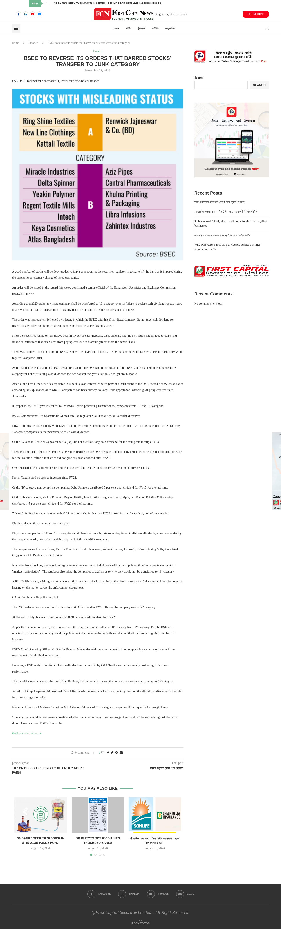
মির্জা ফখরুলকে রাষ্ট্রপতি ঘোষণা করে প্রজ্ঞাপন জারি (219, 202)
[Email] (39, 14)
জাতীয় (128, 28)
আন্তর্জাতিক (170, 28)
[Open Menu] (16, 28)
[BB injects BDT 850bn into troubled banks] (98, 815)
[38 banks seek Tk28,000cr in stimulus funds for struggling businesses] (40, 815)
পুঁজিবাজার (141, 28)
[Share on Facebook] (108, 752)
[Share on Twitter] (112, 752)
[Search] (267, 28)
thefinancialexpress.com (27, 733)
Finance (33, 42)
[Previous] (46, 3)
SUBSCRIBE (255, 14)
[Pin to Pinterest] (116, 752)
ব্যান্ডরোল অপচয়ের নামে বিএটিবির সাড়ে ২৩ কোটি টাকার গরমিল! (226, 211)
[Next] (50, 3)
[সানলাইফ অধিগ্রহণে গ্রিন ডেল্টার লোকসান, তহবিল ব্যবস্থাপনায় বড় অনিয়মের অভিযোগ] (155, 815)
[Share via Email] (121, 752)
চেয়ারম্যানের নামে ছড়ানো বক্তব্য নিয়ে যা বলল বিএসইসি (77, 3)
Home (15, 42)
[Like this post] (102, 752)
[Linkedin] (25, 14)
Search (198, 77)
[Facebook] (18, 14)
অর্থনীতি (155, 28)
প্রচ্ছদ (116, 28)
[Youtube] (32, 14)
